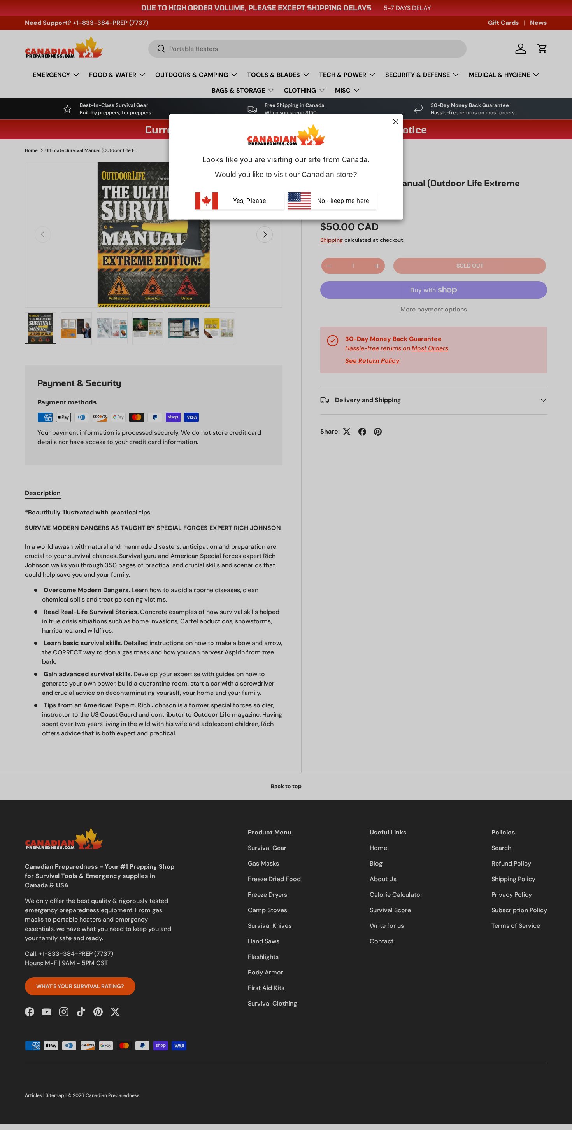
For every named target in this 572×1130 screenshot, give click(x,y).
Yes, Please (249, 201)
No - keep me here (342, 201)
